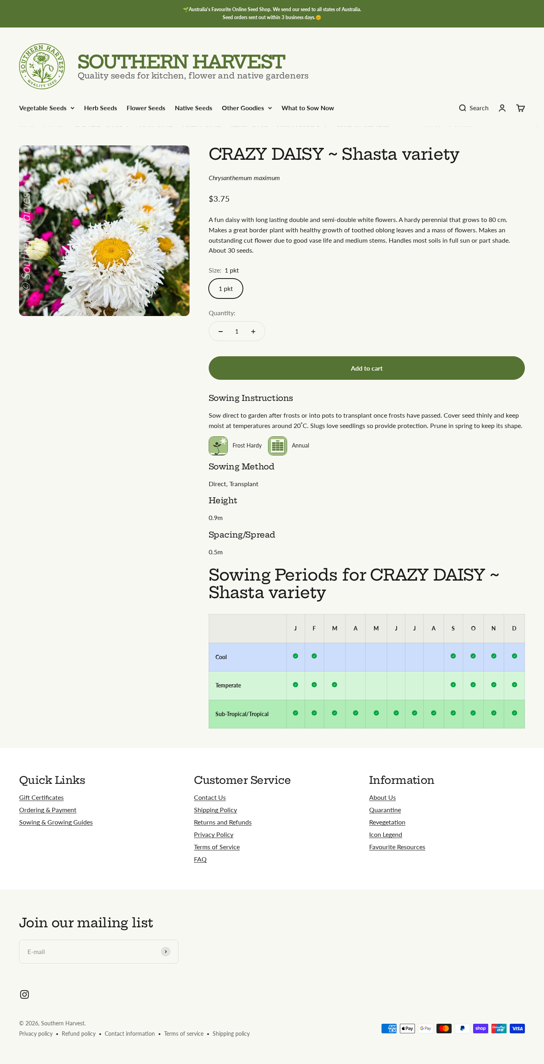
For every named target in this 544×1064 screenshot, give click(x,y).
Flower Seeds (146, 108)
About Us (382, 797)
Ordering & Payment (47, 809)
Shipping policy (231, 1033)
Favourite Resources (397, 846)
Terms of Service (217, 846)
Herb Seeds (100, 108)
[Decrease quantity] (220, 331)
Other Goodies (243, 108)
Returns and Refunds (223, 822)
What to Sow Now (308, 108)
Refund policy (79, 1033)
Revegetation (387, 822)
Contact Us (210, 797)
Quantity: (222, 313)
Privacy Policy (213, 834)
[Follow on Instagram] (24, 994)
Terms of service (184, 1033)
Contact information (130, 1033)
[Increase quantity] (253, 331)
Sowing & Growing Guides (56, 822)
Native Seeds (193, 108)
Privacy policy (36, 1033)
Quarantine (385, 809)
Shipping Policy (215, 809)
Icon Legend (385, 834)
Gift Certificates (41, 797)
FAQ (200, 859)
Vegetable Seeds (43, 108)
